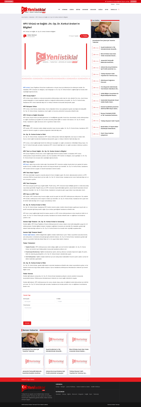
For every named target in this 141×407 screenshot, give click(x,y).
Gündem (64, 9)
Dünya (72, 9)
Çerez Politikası (70, 387)
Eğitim (78, 9)
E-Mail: (58, 299)
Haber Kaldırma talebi (83, 387)
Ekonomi (85, 9)
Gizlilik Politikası (95, 387)
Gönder (27, 323)
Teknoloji (114, 9)
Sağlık (100, 9)
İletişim (113, 4)
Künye (117, 4)
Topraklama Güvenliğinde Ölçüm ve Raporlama (113, 1)
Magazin (93, 9)
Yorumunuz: (26, 305)
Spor (106, 9)
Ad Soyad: (26, 299)
